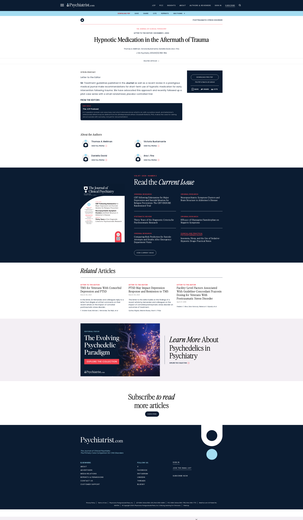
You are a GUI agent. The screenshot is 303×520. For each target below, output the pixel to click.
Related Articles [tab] (150, 61)
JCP (154, 5)
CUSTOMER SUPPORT (90, 484)
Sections (178, 13)
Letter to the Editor (143, 33)
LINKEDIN (141, 477)
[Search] (240, 5)
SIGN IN (176, 462)
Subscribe (230, 5)
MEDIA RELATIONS (88, 473)
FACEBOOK (142, 470)
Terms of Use (102, 503)
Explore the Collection (178, 363)
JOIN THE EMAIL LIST (182, 468)
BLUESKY (141, 484)
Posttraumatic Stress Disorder (208, 20)
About (182, 5)
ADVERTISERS (86, 470)
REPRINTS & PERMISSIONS (92, 477)
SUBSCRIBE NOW (180, 476)
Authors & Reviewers (200, 5)
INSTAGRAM (142, 473)
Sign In (218, 5)
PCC (161, 5)
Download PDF (124, 13)
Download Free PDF (204, 77)
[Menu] (62, 5)
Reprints (165, 13)
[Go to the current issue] (102, 241)
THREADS (141, 481)
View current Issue (145, 253)
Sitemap (186, 505)
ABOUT (83, 466)
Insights (171, 5)
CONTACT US (86, 481)
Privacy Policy (90, 503)
